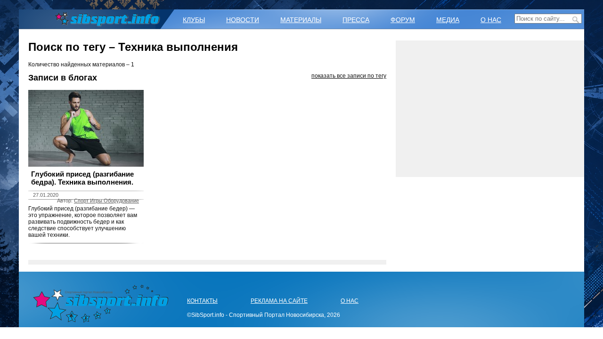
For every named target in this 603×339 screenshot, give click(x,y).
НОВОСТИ (242, 20)
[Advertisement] (490, 109)
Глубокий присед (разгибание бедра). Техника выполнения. (82, 178)
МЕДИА (447, 20)
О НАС (491, 20)
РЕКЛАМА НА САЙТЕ (279, 301)
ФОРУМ (403, 20)
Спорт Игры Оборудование (106, 200)
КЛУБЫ (194, 20)
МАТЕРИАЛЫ (300, 20)
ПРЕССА (355, 20)
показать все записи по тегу (348, 76)
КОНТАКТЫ (202, 301)
